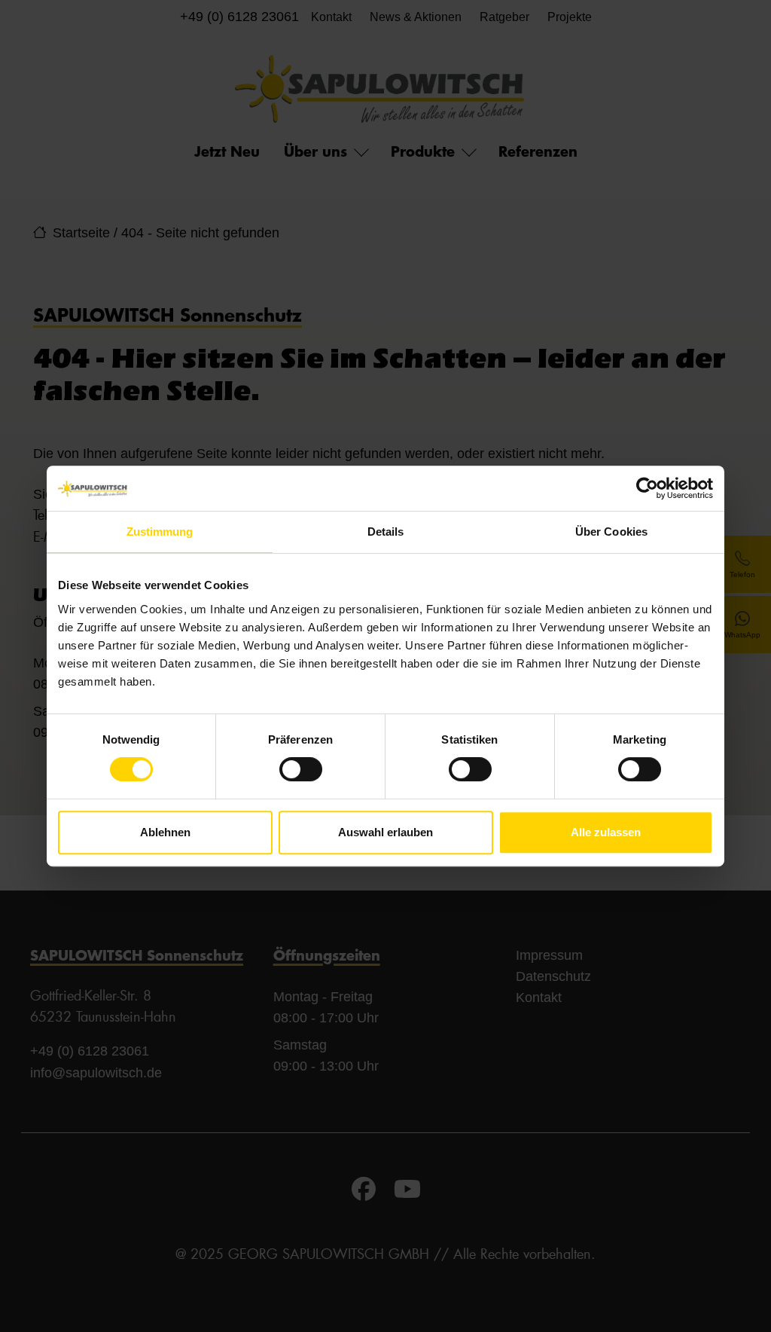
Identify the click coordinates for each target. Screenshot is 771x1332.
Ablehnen (165, 832)
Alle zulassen (606, 832)
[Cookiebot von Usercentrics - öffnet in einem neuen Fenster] (647, 488)
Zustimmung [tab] (160, 531)
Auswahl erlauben (385, 832)
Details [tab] (385, 531)
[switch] (300, 769)
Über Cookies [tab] (611, 531)
